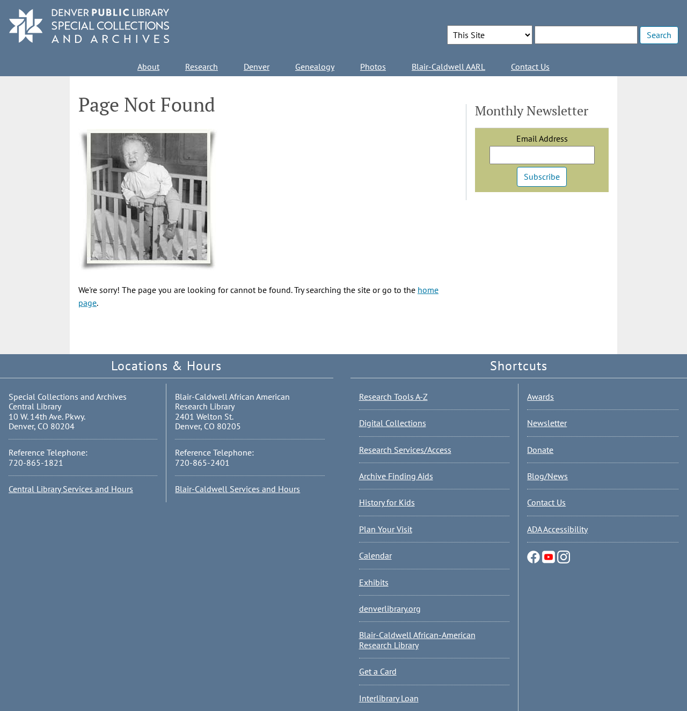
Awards (540, 396)
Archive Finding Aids (396, 476)
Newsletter (547, 422)
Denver (256, 66)
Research (201, 66)
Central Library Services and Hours (71, 488)
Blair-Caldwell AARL (448, 66)
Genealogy (314, 66)
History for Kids (387, 502)
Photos (373, 66)
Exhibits (374, 582)
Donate (540, 449)
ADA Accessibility (557, 529)
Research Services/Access (405, 449)
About (148, 66)
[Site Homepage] (89, 27)
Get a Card (378, 671)
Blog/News (547, 476)
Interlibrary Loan (389, 698)
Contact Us (530, 66)
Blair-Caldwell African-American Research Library (417, 639)
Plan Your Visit (385, 529)
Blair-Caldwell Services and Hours (237, 488)
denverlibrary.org (390, 608)
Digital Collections (392, 422)
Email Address (542, 138)
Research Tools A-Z (393, 396)
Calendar (375, 555)
